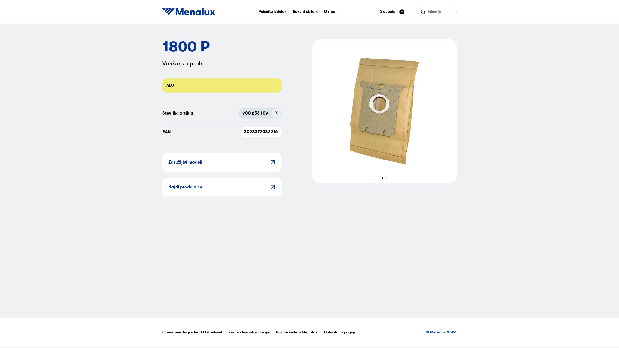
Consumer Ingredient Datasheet (192, 332)
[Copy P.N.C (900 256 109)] (276, 113)
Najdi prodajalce (185, 187)
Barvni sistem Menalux (297, 332)
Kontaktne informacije (249, 332)
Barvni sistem (305, 11)
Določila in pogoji (339, 332)
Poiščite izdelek (272, 11)
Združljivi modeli (185, 162)
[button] (382, 178)
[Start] (189, 11)
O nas (329, 11)
